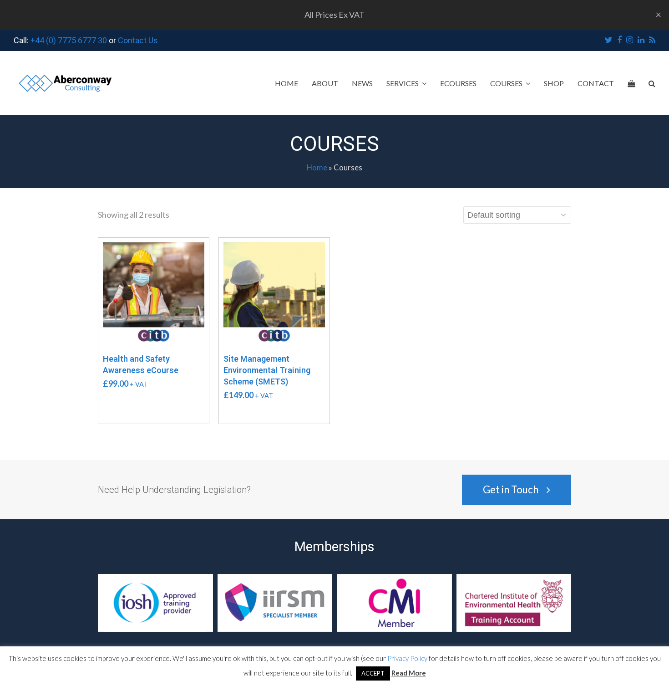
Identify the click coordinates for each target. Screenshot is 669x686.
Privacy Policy (407, 658)
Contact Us (138, 40)
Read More (408, 673)
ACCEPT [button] (373, 673)
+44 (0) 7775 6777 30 (68, 40)
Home (317, 167)
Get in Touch (510, 489)
